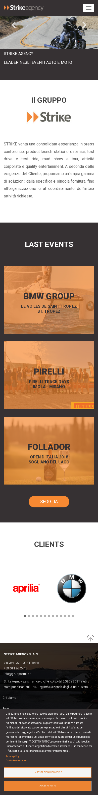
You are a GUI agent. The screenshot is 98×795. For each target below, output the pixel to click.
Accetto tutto (48, 785)
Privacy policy (12, 756)
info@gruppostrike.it (17, 674)
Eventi (7, 708)
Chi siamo (9, 698)
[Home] (23, 7)
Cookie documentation (16, 760)
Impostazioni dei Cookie (48, 772)
